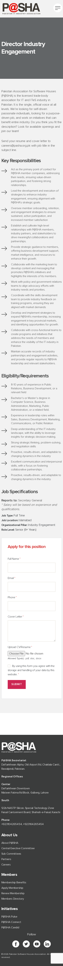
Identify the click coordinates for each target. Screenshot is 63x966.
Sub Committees (11, 853)
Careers (6, 864)
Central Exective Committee (18, 848)
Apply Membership (12, 887)
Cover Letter (16, 616)
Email (11, 578)
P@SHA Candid (10, 927)
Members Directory (12, 898)
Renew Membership (12, 893)
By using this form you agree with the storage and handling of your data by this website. (31, 670)
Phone (12, 597)
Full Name (14, 558)
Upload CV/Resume (20, 647)
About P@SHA (9, 842)
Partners (6, 859)
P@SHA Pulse (9, 916)
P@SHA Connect (11, 922)
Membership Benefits (13, 882)
